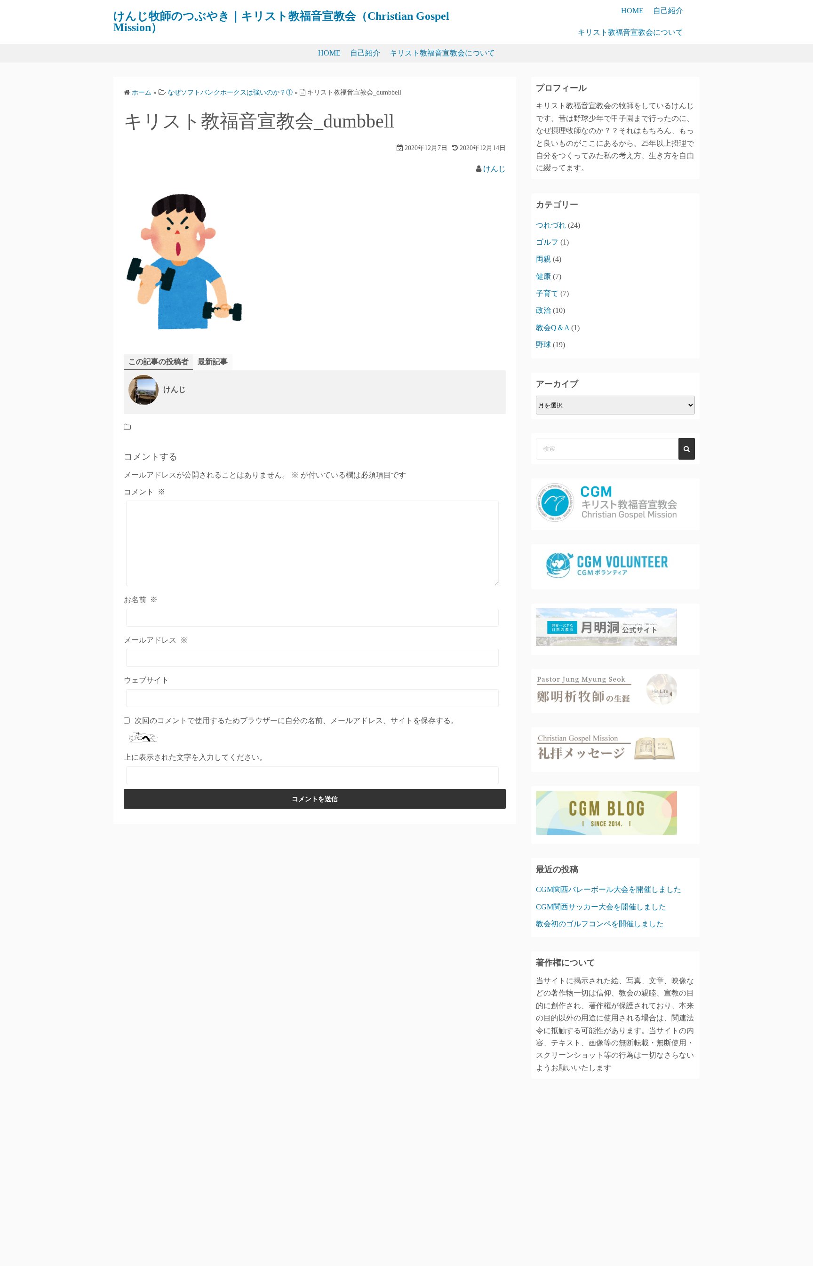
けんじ (494, 169)
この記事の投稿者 (158, 362)
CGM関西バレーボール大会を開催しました (608, 889)
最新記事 (213, 362)
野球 (543, 345)
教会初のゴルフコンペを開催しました (600, 924)
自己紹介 (668, 11)
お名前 (141, 600)
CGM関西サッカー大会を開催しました (601, 907)
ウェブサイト (146, 680)
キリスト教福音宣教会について (630, 32)
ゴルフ (547, 242)
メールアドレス (156, 640)
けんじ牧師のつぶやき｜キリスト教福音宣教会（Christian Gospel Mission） (281, 21)
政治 (543, 310)
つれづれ (551, 225)
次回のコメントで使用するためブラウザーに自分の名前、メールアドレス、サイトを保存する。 (296, 721)
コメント (144, 492)
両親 (543, 259)
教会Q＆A (552, 328)
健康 (543, 276)
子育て (547, 293)
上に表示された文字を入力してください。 (195, 757)
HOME (632, 11)
